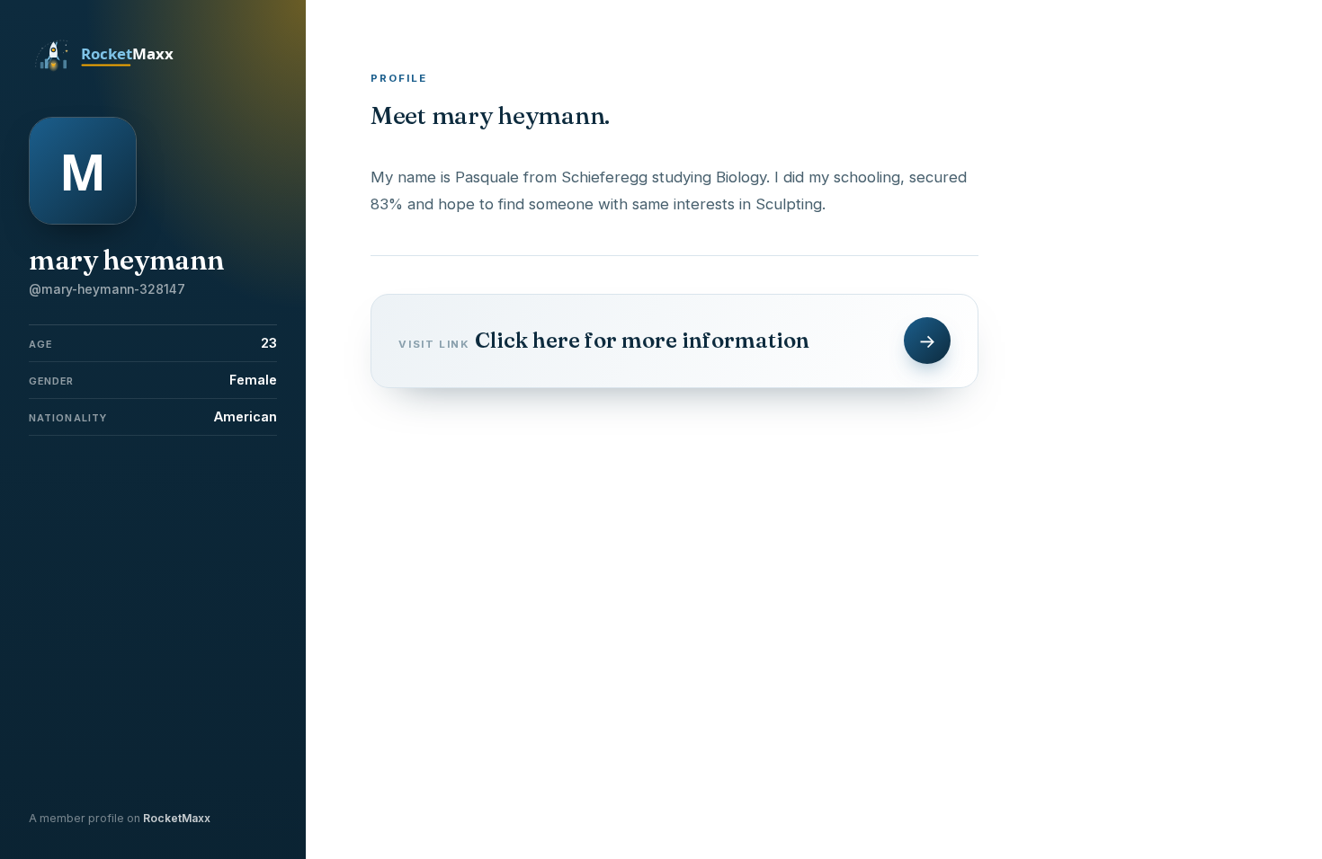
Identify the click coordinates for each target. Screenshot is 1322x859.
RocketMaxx (176, 818)
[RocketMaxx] (114, 70)
